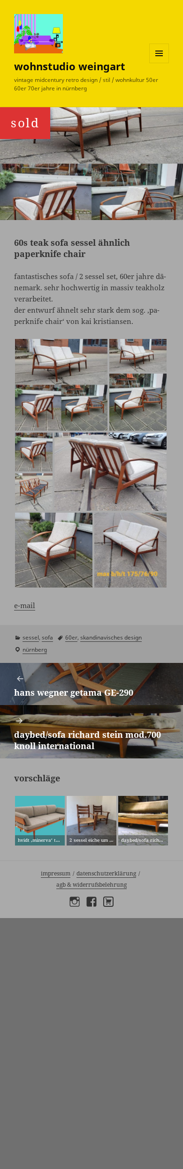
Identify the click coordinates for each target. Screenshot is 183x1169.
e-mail (24, 605)
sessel (31, 637)
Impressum (55, 873)
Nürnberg (35, 650)
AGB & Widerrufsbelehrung (91, 885)
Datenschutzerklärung (106, 873)
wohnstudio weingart (69, 66)
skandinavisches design (111, 637)
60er (71, 637)
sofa (47, 637)
